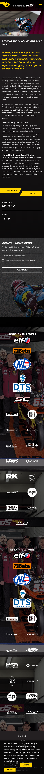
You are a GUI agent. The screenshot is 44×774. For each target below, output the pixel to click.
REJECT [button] (9, 770)
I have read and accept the (20, 260)
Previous (12, 190)
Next (32, 193)
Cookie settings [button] (10, 764)
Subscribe (22, 270)
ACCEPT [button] (26, 765)
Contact (22, 736)
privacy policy (30, 260)
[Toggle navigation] (40, 5)
